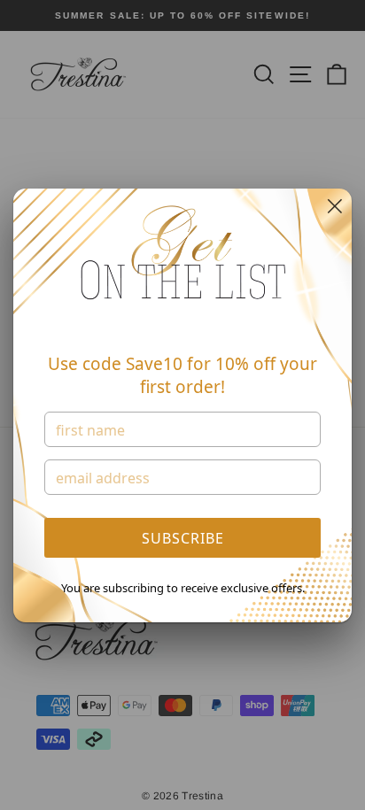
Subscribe (183, 538)
